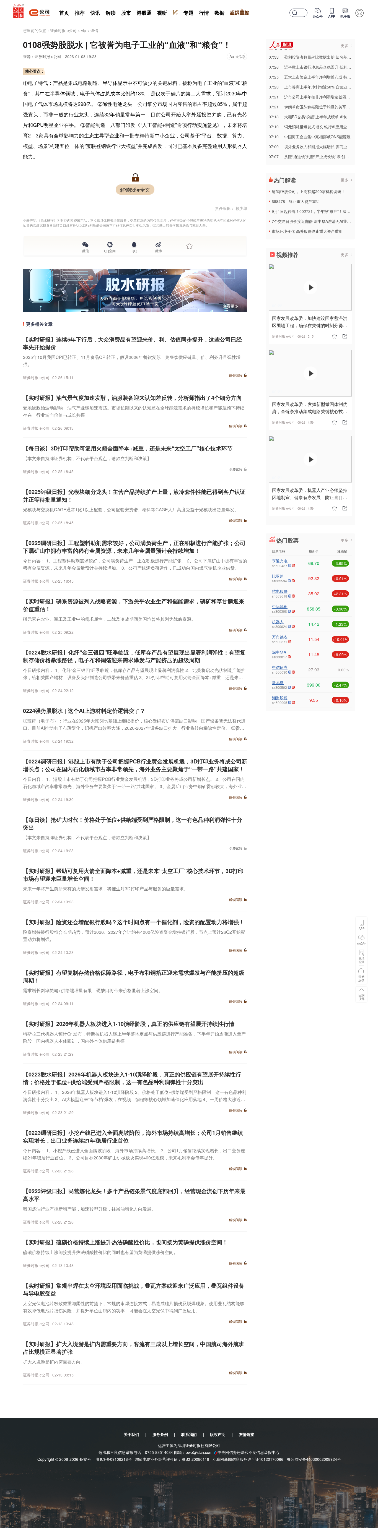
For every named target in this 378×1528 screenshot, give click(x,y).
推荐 (80, 12)
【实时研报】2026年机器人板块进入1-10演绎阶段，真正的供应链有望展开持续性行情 (128, 1023)
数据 (219, 12)
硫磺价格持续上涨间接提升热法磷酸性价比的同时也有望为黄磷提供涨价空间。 (100, 1252)
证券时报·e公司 (63, 30)
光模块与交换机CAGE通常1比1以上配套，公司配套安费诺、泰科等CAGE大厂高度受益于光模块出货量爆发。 (131, 509)
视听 (162, 12)
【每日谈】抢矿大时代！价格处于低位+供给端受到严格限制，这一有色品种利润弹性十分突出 (132, 823)
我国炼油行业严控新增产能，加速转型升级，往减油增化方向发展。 (89, 1209)
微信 (85, 250)
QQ (134, 250)
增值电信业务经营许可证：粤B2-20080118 (172, 1459)
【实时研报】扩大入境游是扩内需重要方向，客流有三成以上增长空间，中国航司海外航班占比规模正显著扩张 (133, 1347)
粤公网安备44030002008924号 (314, 1459)
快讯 (95, 12)
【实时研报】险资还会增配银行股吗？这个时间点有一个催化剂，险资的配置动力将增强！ (133, 922)
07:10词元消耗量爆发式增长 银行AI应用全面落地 (314, 126)
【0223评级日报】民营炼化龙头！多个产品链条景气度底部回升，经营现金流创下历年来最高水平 (134, 1195)
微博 (158, 250)
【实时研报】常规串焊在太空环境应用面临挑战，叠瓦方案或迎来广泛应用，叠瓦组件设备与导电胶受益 (133, 1289)
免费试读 (235, 469)
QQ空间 (110, 250)
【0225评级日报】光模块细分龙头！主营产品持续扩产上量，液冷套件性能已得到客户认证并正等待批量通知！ (134, 495)
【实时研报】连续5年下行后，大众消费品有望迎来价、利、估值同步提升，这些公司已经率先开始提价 (132, 343)
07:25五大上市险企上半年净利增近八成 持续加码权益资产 (321, 77)
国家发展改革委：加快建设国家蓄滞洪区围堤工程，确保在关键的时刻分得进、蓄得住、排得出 (309, 325)
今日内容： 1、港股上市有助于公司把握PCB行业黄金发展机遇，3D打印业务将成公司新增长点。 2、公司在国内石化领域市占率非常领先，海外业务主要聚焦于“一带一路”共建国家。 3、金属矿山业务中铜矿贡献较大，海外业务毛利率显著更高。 (134, 786)
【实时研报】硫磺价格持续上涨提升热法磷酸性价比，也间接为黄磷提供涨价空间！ (125, 1242)
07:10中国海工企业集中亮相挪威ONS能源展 (310, 136)
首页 (64, 12)
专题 (188, 12)
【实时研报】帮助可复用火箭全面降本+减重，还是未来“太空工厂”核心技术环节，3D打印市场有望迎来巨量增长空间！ (133, 874)
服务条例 (160, 1434)
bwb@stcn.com (199, 1452)
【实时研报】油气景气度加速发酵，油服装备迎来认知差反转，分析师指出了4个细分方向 (132, 397)
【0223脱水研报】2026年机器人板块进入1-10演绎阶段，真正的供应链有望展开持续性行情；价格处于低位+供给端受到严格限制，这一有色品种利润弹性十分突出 (132, 1078)
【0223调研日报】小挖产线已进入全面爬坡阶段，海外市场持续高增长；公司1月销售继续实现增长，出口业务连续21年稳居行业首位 (133, 1136)
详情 (94, 30)
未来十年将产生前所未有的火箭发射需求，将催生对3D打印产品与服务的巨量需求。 (105, 888)
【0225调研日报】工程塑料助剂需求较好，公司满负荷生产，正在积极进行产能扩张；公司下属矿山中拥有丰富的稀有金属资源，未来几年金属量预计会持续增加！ (134, 546)
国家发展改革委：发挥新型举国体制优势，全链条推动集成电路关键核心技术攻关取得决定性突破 (309, 411)
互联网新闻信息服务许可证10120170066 (248, 1459)
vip (83, 30)
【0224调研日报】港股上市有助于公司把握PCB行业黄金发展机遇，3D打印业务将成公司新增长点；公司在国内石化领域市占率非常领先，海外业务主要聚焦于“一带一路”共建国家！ (135, 765)
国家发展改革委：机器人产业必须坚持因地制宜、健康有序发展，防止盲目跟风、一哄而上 (309, 497)
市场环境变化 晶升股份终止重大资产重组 (307, 231)
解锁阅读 (235, 375)
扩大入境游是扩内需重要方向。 (54, 1361)
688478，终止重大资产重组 (296, 201)
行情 (204, 12)
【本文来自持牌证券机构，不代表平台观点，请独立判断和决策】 (87, 458)
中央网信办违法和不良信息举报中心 (248, 1452)
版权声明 (218, 1434)
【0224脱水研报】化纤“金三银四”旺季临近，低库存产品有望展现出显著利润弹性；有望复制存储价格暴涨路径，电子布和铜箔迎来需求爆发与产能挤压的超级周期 (134, 656)
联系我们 (189, 1434)
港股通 (144, 12)
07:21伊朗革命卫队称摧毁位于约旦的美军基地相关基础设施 (323, 106)
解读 (111, 12)
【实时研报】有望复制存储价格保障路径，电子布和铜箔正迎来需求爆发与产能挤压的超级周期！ (133, 976)
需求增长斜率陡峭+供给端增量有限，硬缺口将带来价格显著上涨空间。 (93, 990)
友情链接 (246, 1434)
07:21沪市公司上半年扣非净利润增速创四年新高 (313, 97)
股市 (126, 12)
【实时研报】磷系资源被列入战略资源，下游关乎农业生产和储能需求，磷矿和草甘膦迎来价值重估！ (133, 605)
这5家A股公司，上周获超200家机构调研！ (308, 191)
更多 (344, 45)
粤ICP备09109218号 (114, 1459)
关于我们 (131, 1434)
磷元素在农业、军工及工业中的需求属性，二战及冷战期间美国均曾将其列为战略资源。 (109, 619)
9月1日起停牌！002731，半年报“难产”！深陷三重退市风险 (323, 211)
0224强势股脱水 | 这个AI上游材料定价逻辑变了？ (84, 710)
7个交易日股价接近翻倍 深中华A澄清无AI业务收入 (315, 221)
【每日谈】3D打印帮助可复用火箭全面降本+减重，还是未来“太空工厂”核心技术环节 (127, 448)
